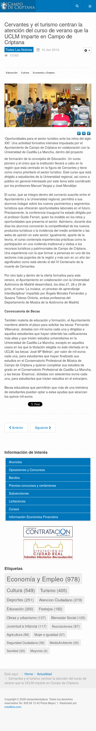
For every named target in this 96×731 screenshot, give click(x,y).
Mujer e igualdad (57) (49, 634)
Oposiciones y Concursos (27, 469)
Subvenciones (19, 493)
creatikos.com (12, 707)
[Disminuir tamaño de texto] (89, 134)
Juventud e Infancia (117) (26, 626)
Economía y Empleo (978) (43, 578)
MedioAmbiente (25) (64, 642)
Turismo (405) (53, 590)
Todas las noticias (19, 49)
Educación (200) (20, 608)
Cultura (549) (21, 590)
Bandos (14, 477)
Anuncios (15, 462)
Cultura (25, 72)
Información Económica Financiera (33, 517)
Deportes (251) (20, 599)
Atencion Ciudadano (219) (60, 599)
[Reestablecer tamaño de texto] (84, 134)
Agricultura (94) (18, 634)
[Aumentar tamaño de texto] (79, 134)
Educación (11, 72)
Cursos (14, 509)
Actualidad (44, 674)
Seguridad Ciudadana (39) (25, 642)
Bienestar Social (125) (68, 617)
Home (29, 674)
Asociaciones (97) (66, 626)
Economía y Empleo (44, 72)
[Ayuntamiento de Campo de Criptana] (18, 6)
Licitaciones (17, 501)
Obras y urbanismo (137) (26, 617)
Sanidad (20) (16, 650)
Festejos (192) (51, 608)
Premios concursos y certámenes (32, 485)
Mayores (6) (39, 650)
